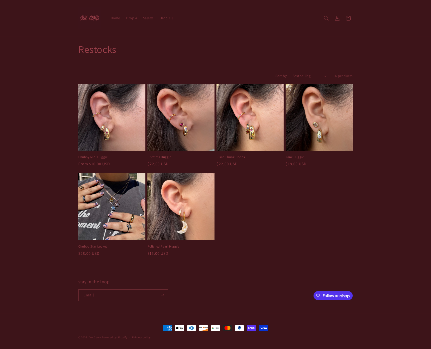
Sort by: (281, 76)
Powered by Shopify (114, 337)
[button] (326, 18)
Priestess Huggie (159, 157)
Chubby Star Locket (92, 247)
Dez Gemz (95, 337)
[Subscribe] (162, 295)
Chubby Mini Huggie (93, 157)
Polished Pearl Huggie (163, 247)
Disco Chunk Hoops (230, 157)
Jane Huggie (295, 157)
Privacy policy (141, 337)
